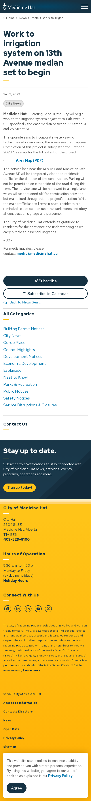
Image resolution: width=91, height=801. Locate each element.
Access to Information (20, 703)
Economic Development (24, 363)
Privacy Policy (13, 738)
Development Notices (22, 356)
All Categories (18, 313)
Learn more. (32, 670)
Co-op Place (14, 342)
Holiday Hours (15, 580)
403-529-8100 (16, 539)
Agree (16, 788)
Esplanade (12, 370)
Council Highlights (19, 349)
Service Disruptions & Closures (30, 405)
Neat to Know (15, 377)
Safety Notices (16, 398)
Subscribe (47, 280)
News (7, 720)
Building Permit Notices (23, 328)
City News (13, 103)
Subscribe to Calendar (47, 293)
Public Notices (15, 391)
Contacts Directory (18, 711)
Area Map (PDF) (30, 160)
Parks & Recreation (20, 384)
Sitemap (9, 747)
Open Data (11, 729)
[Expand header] (84, 6)
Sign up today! (19, 487)
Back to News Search (25, 302)
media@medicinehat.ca (37, 253)
